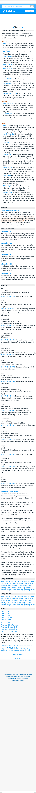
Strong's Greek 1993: (8, 325)
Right (29, 586)
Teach (14, 590)
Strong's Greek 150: (8, 354)
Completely (9, 581)
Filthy (32, 581)
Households (8, 583)
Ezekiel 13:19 (7, 155)
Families (27, 581)
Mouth (32, 583)
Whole (32, 590)
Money (26, 583)
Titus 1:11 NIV (5, 611)
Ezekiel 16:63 (7, 68)
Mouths (3, 586)
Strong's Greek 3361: (8, 483)
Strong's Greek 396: (8, 396)
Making (21, 583)
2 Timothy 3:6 (7, 114)
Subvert (3, 590)
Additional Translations (9, 492)
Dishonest (16, 581)
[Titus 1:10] (2, 357)
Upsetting (26, 590)
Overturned (23, 586)
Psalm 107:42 (8, 64)
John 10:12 (7, 175)
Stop (23, 588)
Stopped (28, 588)
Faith (22, 581)
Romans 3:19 (7, 83)
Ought (8, 586)
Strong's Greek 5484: (8, 340)
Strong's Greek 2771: (8, 367)
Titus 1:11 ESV (6, 615)
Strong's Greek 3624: (8, 425)
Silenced (13, 588)
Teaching (19, 590)
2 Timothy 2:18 (6, 264)
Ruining (3, 588)
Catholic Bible (18, 654)
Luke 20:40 (7, 79)
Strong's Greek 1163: (8, 309)
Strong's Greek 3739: (8, 296)
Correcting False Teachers (10, 210)
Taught (9, 590)
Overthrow (14, 586)
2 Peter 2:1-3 (7, 192)
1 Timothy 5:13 (6, 243)
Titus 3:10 (6, 52)
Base (2, 581)
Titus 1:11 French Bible (9, 629)
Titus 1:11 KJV (6, 620)
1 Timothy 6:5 (7, 186)
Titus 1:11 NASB (6, 617)
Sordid (19, 588)
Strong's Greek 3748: (8, 381)
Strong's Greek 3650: (8, 410)
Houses (16, 583)
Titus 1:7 (6, 126)
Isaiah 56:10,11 (8, 134)
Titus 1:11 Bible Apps (8, 623)
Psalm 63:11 (7, 56)
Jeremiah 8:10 (8, 142)
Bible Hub (18, 658)
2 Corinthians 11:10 (10, 93)
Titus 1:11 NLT (6, 613)
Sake (8, 588)
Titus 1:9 (6, 43)
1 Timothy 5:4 (6, 231)
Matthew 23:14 (8, 103)
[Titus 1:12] (34, 357)
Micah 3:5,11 (7, 167)
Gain (2, 583)
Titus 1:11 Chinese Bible (9, 627)
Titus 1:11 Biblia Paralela (9, 625)
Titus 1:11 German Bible (9, 631)
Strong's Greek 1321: (8, 439)
